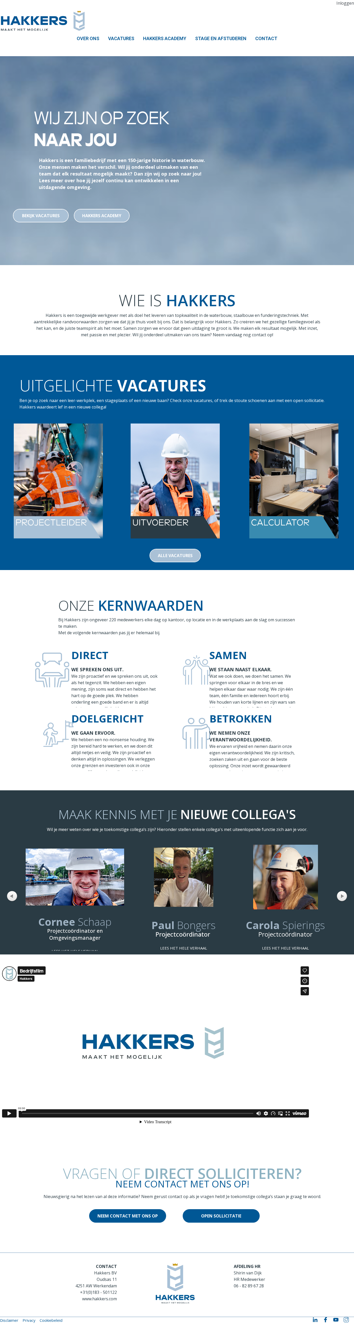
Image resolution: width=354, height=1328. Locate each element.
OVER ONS (88, 38)
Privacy (29, 1320)
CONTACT (266, 38)
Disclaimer (9, 1320)
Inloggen (345, 3)
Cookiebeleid (51, 1320)
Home (11, 48)
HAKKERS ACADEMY (164, 38)
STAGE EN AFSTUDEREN (220, 38)
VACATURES (121, 38)
